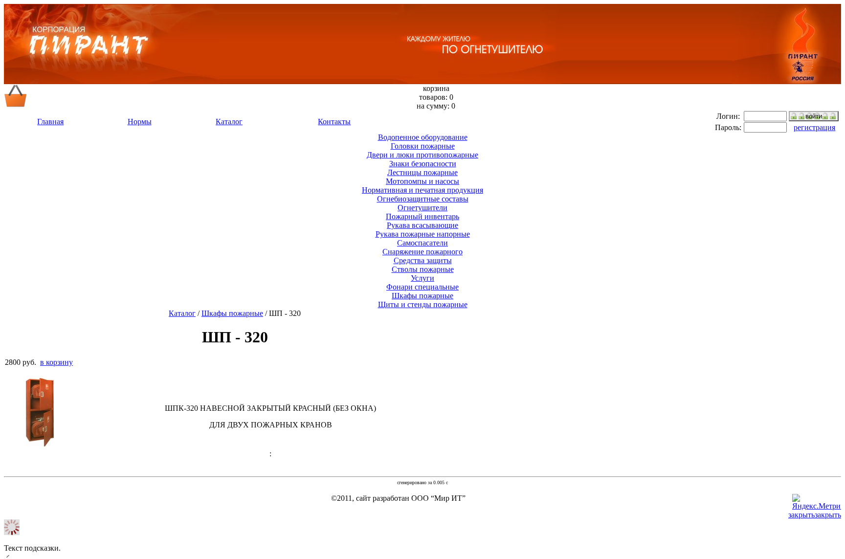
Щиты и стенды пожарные (422, 304)
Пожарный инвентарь (422, 216)
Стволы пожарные (423, 269)
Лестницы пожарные (422, 172)
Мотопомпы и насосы (422, 181)
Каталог (229, 121)
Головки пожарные (423, 146)
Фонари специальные (422, 287)
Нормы (140, 121)
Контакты (334, 121)
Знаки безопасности (422, 163)
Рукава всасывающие (422, 225)
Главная (50, 121)
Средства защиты (423, 260)
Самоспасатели (422, 243)
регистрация (814, 127)
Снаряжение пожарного (422, 251)
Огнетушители (422, 207)
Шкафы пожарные (422, 295)
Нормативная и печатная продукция (422, 190)
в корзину (56, 362)
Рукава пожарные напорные (423, 234)
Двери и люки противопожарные (422, 155)
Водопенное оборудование (422, 137)
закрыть (828, 515)
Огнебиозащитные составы (422, 199)
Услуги (422, 278)
